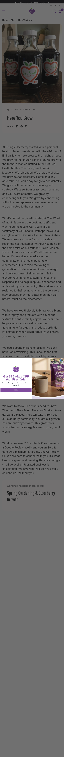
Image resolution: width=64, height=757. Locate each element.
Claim (16, 390)
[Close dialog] (61, 360)
